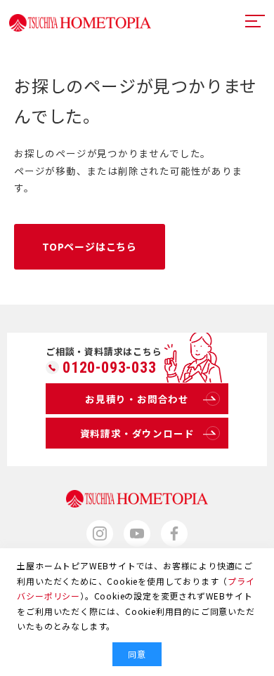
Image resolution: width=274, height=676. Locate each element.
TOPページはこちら (89, 246)
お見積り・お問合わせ (137, 399)
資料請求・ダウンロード (137, 433)
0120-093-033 (110, 368)
